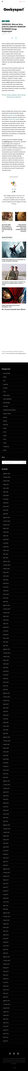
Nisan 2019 (6, 795)
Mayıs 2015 (6, 967)
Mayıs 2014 (6, 1011)
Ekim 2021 (5, 686)
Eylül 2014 (5, 997)
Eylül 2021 (5, 689)
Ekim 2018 (5, 817)
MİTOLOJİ (5, 424)
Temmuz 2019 (6, 784)
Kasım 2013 (6, 1033)
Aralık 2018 (6, 810)
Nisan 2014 (6, 1015)
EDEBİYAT (5, 384)
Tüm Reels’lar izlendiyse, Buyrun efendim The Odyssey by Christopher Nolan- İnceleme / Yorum (13, 283)
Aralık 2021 (6, 678)
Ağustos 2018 (6, 825)
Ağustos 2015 (6, 956)
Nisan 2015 (6, 971)
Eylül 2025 (5, 513)
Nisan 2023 (6, 620)
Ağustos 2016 (6, 913)
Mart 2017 (5, 887)
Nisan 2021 (6, 708)
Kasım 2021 (6, 682)
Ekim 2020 (5, 729)
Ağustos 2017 (6, 869)
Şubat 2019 (6, 803)
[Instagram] (18, 1053)
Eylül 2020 (5, 733)
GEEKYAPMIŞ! (6, 402)
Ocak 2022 (5, 675)
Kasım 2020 (6, 726)
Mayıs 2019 (6, 792)
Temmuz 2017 (6, 872)
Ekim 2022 (5, 642)
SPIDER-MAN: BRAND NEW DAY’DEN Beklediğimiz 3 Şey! (11, 306)
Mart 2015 (5, 975)
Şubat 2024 (6, 583)
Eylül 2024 (5, 557)
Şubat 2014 (6, 1022)
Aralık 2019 (6, 766)
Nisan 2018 (6, 839)
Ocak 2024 (5, 587)
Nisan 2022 (6, 664)
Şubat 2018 (6, 847)
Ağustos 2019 (6, 781)
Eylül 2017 (5, 865)
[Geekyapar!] (14, 9)
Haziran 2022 (6, 656)
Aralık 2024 (6, 546)
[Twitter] (15, 37)
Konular (5, 417)
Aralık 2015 (6, 942)
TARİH (4, 443)
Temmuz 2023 (6, 609)
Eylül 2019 (5, 777)
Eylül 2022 (5, 645)
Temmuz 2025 (6, 521)
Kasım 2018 (6, 814)
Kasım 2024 (6, 550)
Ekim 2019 (5, 773)
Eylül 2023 (5, 601)
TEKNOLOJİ (6, 446)
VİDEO (4, 450)
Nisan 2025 (6, 532)
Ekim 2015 (5, 949)
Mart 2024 (5, 579)
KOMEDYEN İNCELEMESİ (9, 410)
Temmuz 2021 (6, 697)
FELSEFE (5, 388)
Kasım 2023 (6, 594)
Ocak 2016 (5, 938)
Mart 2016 (5, 931)
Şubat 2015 (6, 978)
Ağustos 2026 (6, 473)
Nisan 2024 (6, 576)
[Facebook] (12, 37)
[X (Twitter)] (14, 1053)
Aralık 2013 (6, 1030)
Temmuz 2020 (6, 740)
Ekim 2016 (5, 905)
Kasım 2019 (6, 770)
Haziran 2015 (6, 964)
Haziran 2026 (6, 481)
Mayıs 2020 (6, 748)
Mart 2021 (5, 711)
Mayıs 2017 (6, 880)
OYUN (4, 432)
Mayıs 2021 (6, 704)
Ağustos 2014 (6, 1000)
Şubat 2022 (6, 671)
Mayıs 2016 (6, 924)
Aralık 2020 (6, 722)
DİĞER (4, 377)
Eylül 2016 (5, 909)
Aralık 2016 (6, 898)
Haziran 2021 (6, 700)
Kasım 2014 (6, 989)
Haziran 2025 (6, 524)
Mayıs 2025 (6, 528)
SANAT (5, 435)
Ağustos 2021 (6, 693)
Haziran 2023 (6, 612)
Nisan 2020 (6, 751)
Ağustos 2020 (6, 737)
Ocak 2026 (5, 499)
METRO (7, 21)
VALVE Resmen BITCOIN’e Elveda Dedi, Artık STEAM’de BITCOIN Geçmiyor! (21, 228)
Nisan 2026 (6, 488)
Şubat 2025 (6, 539)
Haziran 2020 (6, 744)
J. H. (4, 33)
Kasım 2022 (6, 638)
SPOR (4, 439)
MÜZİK (5, 428)
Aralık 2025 (6, 503)
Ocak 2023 (5, 631)
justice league (14, 176)
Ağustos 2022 (6, 649)
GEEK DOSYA (6, 395)
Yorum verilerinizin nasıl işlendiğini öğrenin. (16, 353)
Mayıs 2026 (6, 484)
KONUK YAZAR (7, 413)
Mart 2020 (5, 755)
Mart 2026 (5, 492)
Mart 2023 (5, 623)
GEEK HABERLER (7, 399)
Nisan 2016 (6, 927)
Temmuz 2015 (6, 960)
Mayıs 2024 (6, 572)
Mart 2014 (5, 1019)
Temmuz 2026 (6, 477)
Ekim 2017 (5, 861)
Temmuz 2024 (6, 565)
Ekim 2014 (5, 993)
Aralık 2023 (6, 590)
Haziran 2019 (6, 788)
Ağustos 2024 (6, 561)
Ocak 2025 (5, 543)
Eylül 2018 (5, 821)
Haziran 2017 (6, 876)
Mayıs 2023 (6, 616)
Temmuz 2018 (6, 828)
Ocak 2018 (5, 850)
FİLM (3, 21)
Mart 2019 (5, 799)
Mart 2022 (5, 667)
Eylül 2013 (5, 1041)
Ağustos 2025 (6, 517)
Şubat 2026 (6, 495)
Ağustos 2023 (6, 605)
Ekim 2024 (5, 554)
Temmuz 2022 (6, 653)
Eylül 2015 (5, 953)
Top (14, 1067)
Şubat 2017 (6, 891)
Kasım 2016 (6, 902)
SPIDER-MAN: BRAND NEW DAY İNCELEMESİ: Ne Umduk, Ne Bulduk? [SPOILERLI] (13, 260)
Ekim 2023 (5, 598)
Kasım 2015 (6, 945)
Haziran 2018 (6, 832)
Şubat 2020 (6, 759)
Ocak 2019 (5, 806)
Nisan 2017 (6, 883)
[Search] (20, 1)
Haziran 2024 (6, 568)
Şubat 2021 (6, 715)
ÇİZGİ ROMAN (6, 373)
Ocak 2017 (5, 894)
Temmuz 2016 (6, 916)
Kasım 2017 (6, 858)
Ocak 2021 (5, 719)
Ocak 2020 (5, 762)
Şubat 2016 (6, 935)
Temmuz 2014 (6, 1004)
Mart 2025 (5, 535)
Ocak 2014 (5, 1026)
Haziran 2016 (6, 920)
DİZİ (4, 380)
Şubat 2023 (6, 627)
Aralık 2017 (6, 854)
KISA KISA (5, 406)
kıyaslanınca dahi (12, 115)
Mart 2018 (5, 843)
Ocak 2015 (5, 982)
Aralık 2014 (6, 986)
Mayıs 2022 (6, 660)
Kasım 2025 (6, 506)
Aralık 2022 (6, 634)
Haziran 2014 (6, 1008)
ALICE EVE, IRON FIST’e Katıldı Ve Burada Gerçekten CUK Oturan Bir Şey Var (7, 228)
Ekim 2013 (5, 1037)
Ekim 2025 (5, 510)
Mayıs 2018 (6, 836)
